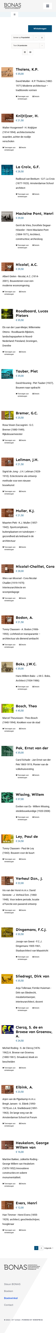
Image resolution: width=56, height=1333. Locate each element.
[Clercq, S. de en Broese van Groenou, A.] (7, 1029)
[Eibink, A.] (7, 1089)
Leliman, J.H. (27, 459)
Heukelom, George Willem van (32, 1145)
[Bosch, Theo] (7, 708)
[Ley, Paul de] (7, 838)
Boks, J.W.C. (26, 664)
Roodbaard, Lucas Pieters (32, 313)
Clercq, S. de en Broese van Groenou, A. (34, 1031)
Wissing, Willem (30, 794)
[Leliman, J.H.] (7, 462)
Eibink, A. (24, 1087)
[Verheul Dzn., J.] (7, 880)
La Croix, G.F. (28, 167)
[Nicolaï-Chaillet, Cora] (7, 568)
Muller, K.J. (25, 511)
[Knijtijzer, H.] (7, 118)
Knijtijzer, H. (27, 116)
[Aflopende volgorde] (42, 37)
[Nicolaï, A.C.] (7, 266)
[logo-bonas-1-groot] (12, 4)
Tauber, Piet (27, 371)
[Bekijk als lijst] (30, 52)
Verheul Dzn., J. (29, 878)
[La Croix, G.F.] (7, 170)
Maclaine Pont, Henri (34, 213)
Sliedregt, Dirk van (32, 976)
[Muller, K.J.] (7, 513)
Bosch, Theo (26, 706)
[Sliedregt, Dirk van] (7, 979)
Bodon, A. (24, 617)
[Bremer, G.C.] (7, 415)
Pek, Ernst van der (32, 748)
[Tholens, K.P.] (7, 72)
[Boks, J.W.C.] (7, 667)
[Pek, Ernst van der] (7, 751)
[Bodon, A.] (7, 619)
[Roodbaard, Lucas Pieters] (7, 314)
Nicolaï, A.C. (27, 264)
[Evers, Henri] (7, 1205)
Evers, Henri (26, 1203)
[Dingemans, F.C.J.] (7, 932)
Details (36, 96)
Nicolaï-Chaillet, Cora (35, 566)
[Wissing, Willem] (7, 797)
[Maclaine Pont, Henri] (7, 216)
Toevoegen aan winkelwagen (23, 98)
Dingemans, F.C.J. (31, 929)
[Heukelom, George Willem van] (7, 1145)
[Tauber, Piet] (7, 374)
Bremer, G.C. (27, 413)
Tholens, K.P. (27, 69)
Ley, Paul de (27, 836)
